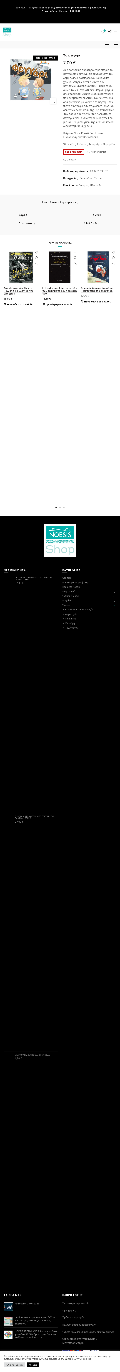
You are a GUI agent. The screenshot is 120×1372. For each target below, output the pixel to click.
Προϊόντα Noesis (71, 586)
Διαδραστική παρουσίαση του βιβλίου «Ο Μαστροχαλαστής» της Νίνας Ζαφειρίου (35, 1320)
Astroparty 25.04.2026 (27, 1303)
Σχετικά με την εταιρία (75, 1303)
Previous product (107, 44)
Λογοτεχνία (71, 614)
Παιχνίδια (67, 600)
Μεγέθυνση (53, 101)
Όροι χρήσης (68, 1310)
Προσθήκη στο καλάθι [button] (20, 304)
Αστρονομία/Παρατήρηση (75, 582)
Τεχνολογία (71, 627)
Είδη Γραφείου (70, 591)
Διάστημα (82, 185)
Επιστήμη (70, 623)
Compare (72, 159)
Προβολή (36, 263)
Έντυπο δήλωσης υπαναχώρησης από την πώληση (88, 1331)
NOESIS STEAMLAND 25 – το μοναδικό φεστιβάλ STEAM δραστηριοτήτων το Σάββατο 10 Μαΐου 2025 (36, 1334)
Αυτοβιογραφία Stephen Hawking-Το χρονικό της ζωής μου (18, 290)
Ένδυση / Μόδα (70, 595)
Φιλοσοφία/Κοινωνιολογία (79, 609)
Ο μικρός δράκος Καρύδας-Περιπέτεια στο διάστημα (97, 289)
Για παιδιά (86, 178)
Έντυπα (98, 178)
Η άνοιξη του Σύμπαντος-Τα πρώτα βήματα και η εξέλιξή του (59, 290)
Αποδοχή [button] (33, 1364)
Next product (115, 44)
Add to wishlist (98, 151)
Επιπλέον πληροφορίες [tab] (60, 202)
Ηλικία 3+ (96, 185)
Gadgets (66, 577)
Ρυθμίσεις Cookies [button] (14, 1364)
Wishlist (104, 31)
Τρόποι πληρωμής (73, 1317)
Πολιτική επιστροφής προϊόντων (79, 1324)
